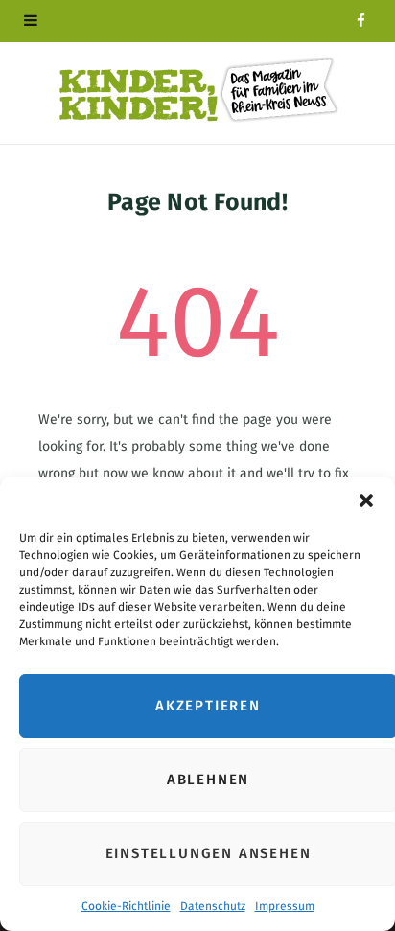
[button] (366, 500)
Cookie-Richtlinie (126, 906)
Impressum (284, 906)
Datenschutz (212, 906)
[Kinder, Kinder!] (197, 91)
